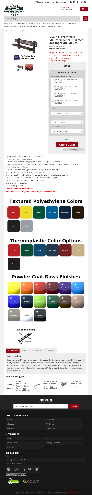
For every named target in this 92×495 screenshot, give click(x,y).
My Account (67, 8)
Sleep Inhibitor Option (58, 127)
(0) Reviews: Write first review (60, 46)
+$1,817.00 (66, 102)
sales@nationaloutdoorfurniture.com (20, 460)
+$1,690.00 (66, 88)
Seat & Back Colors (57, 109)
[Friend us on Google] (74, 2)
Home (8, 31)
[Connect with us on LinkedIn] (78, 2)
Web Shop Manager (72, 493)
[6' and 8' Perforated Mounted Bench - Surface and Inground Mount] (25, 48)
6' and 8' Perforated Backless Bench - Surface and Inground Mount (23, 385)
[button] (10, 23)
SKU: (51, 49)
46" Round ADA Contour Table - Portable (76, 383)
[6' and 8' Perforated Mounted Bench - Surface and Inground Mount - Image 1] (20, 68)
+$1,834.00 (66, 95)
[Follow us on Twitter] (81, 2)
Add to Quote (67, 144)
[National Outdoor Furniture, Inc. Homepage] (18, 10)
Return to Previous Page (18, 31)
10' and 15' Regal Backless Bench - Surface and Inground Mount (50, 384)
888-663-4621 (13, 452)
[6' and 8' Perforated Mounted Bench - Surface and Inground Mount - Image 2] (29, 68)
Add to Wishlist (73, 149)
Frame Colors (55, 118)
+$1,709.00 (66, 80)
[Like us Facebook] (71, 2)
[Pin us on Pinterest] (85, 2)
